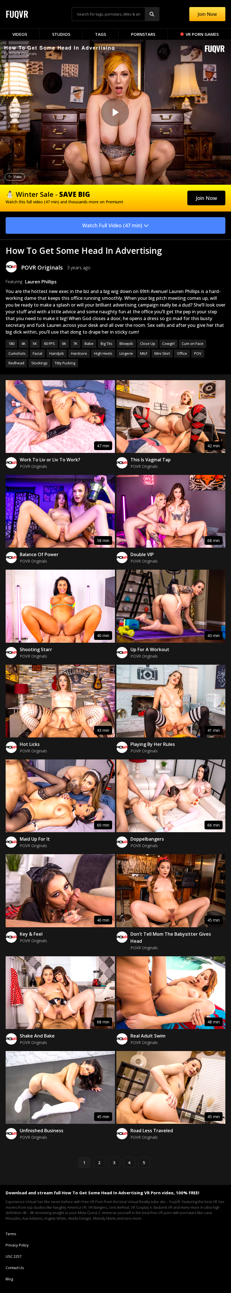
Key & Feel (31, 934)
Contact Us (15, 1267)
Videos (19, 34)
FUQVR (17, 14)
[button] (206, 198)
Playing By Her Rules (152, 744)
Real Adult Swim (147, 1036)
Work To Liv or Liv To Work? (50, 460)
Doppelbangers (147, 839)
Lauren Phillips (41, 282)
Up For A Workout (149, 649)
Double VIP (142, 554)
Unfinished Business (41, 1130)
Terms (11, 1233)
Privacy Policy (17, 1245)
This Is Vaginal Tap (150, 460)
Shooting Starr (36, 649)
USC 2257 (13, 1256)
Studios (61, 34)
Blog (9, 1278)
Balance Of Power (39, 554)
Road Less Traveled (151, 1130)
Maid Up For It (35, 839)
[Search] (152, 14)
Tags (100, 34)
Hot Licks (30, 744)
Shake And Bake (37, 1036)
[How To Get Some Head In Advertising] (115, 112)
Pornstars (143, 34)
